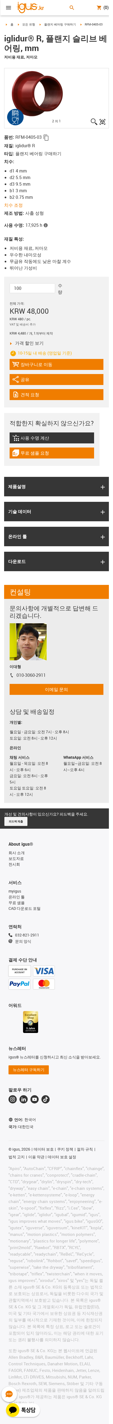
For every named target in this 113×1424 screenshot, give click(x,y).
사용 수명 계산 (41, 439)
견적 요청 (35, 396)
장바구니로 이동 (32, 365)
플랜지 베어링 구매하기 (60, 24)
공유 (27, 380)
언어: (25, 1119)
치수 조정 (13, 205)
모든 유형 (28, 24)
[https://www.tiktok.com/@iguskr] (45, 1099)
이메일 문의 (56, 689)
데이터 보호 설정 (62, 1156)
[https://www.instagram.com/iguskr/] (13, 1099)
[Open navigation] (8, 7)
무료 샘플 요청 (34, 454)
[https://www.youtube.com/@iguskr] (34, 1099)
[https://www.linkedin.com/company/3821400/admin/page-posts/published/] (23, 1099)
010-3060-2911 (31, 675)
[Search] (72, 7)
